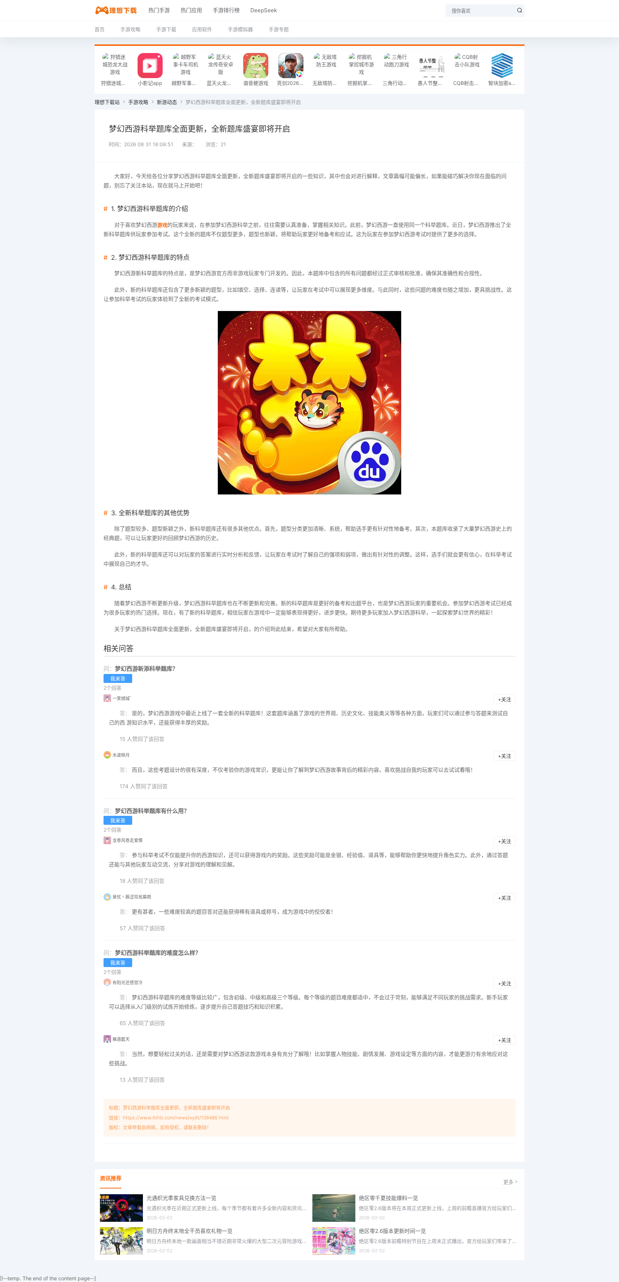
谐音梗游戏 (255, 83)
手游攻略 (130, 29)
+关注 (504, 699)
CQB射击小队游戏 (469, 83)
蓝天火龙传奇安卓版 (222, 83)
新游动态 (167, 102)
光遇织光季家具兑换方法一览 (181, 1198)
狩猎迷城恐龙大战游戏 (117, 83)
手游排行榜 (226, 10)
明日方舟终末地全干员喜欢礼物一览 (189, 1231)
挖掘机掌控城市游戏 (363, 83)
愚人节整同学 (433, 83)
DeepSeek (263, 10)
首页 (100, 29)
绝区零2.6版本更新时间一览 (392, 1231)
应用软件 (202, 29)
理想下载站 (107, 102)
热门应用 (191, 10)
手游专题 (279, 29)
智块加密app (503, 83)
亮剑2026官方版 (292, 83)
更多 (508, 1182)
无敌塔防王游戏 (328, 83)
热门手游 (159, 10)
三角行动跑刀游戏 (398, 83)
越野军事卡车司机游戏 (187, 83)
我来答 (117, 678)
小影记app (150, 83)
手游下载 (166, 29)
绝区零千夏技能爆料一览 (388, 1198)
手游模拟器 (240, 29)
